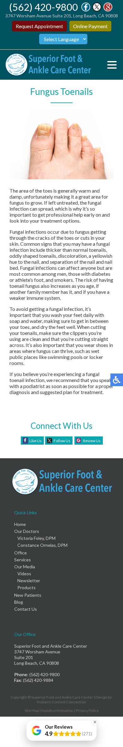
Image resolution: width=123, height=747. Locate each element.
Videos (24, 573)
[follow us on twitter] (97, 10)
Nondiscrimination (57, 710)
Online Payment (90, 26)
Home (20, 524)
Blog (18, 602)
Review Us (92, 440)
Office (20, 552)
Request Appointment (39, 26)
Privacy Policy (87, 710)
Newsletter (28, 580)
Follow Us (62, 440)
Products (26, 587)
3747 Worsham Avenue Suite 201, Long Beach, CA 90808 (61, 15)
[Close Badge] (95, 722)
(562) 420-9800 (43, 7)
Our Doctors (26, 531)
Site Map (32, 710)
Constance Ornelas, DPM (42, 545)
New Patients (27, 595)
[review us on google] (108, 10)
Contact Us (25, 609)
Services (22, 559)
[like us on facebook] (86, 10)
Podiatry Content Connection (61, 702)
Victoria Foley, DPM (36, 538)
